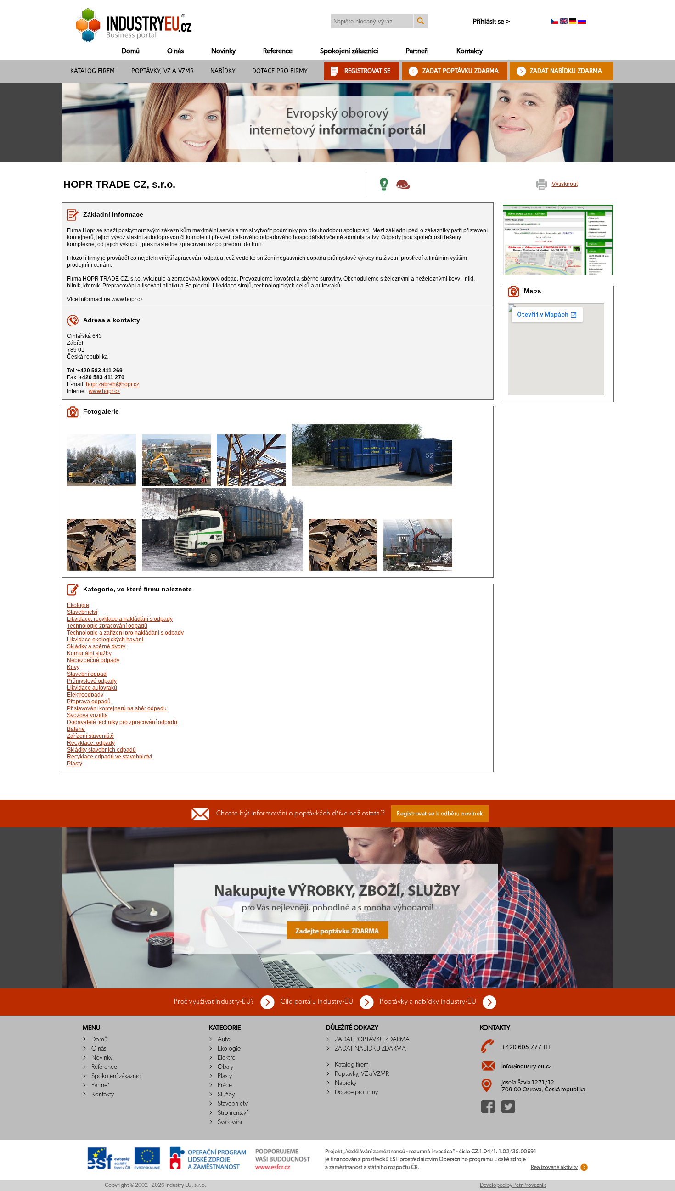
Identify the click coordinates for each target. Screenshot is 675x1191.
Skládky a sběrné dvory (96, 646)
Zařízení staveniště (90, 736)
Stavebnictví (82, 612)
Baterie (76, 729)
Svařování (230, 1122)
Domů (131, 51)
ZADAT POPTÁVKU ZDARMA (460, 70)
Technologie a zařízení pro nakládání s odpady (125, 632)
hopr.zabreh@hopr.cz (112, 384)
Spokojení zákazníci (349, 51)
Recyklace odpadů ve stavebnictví (109, 756)
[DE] (572, 22)
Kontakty (469, 51)
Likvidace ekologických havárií (105, 639)
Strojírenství (233, 1113)
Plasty (74, 763)
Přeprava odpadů (89, 701)
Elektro (227, 1058)
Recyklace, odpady (91, 743)
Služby (226, 1094)
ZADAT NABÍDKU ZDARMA (566, 70)
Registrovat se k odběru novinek (440, 814)
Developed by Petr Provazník (513, 1185)
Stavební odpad (87, 674)
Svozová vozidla (87, 715)
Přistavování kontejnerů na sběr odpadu (117, 708)
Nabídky (223, 70)
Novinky (223, 51)
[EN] (564, 22)
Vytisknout (565, 184)
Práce (225, 1085)
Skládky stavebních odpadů (101, 750)
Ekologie (78, 605)
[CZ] (554, 22)
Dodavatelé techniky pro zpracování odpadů (122, 722)
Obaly (225, 1067)
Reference (277, 51)
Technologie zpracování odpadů (107, 626)
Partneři (417, 51)
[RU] (582, 22)
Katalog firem (92, 70)
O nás (175, 51)
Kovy (73, 667)
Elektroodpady (85, 694)
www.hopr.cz (104, 391)
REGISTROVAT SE (367, 70)
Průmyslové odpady (92, 681)
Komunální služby (89, 653)
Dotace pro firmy (280, 70)
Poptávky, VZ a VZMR (162, 70)
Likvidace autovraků (92, 688)
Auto (224, 1039)
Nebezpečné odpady (93, 660)
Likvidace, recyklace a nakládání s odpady (120, 619)
